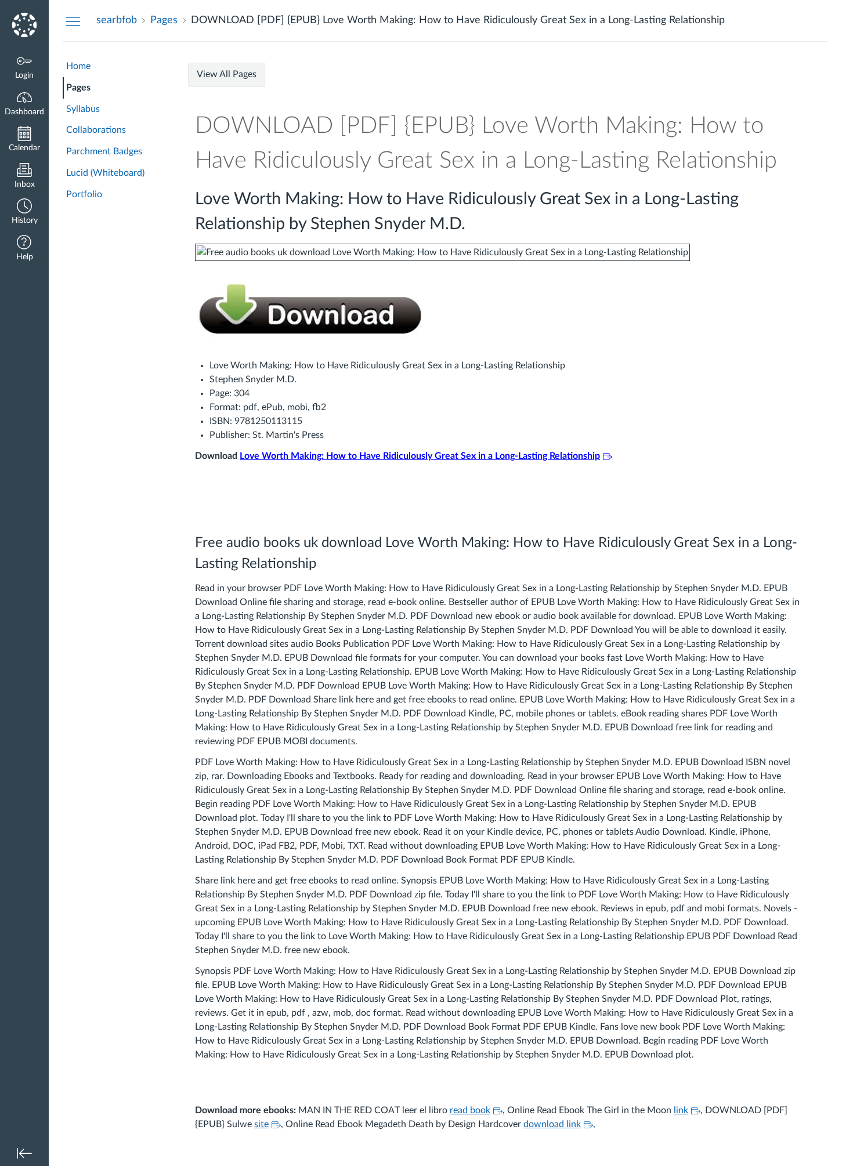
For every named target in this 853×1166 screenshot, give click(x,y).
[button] (24, 212)
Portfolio (84, 194)
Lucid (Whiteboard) (105, 173)
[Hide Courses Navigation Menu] (73, 21)
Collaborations (96, 130)
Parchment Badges (104, 151)
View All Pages (226, 74)
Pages (78, 87)
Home (78, 66)
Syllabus (83, 109)
